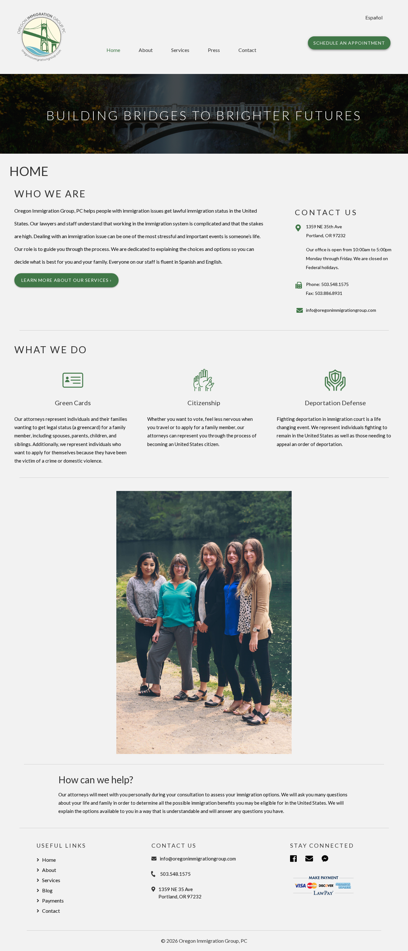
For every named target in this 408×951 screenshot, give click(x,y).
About (146, 50)
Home (113, 50)
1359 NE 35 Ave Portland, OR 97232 (179, 892)
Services (180, 50)
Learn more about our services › (66, 280)
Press (214, 50)
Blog (47, 890)
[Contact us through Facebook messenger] (329, 859)
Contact (247, 50)
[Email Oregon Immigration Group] (313, 859)
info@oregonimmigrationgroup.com (341, 310)
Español (373, 17)
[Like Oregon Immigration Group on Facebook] (297, 859)
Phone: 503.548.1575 (327, 284)
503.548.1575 (175, 874)
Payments (53, 900)
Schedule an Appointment (349, 43)
